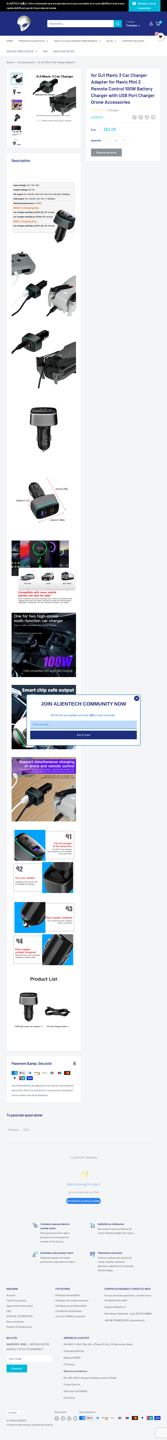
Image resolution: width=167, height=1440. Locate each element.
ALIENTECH (97, 117)
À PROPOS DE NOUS (133, 40)
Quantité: (96, 140)
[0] (158, 24)
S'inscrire (16, 1368)
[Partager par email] (153, 117)
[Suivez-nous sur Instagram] (69, 1418)
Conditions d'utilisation (68, 1310)
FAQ (45, 51)
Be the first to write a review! (83, 1200)
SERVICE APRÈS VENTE (20, 51)
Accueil (10, 62)
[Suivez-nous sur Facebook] (56, 1418)
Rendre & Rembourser (19, 1326)
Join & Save (83, 734)
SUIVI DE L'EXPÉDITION (20, 1316)
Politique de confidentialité (71, 1305)
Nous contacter (15, 1321)
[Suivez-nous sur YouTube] (75, 1418)
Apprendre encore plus (20, 1305)
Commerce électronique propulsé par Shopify (30, 1424)
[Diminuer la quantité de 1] (107, 140)
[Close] (137, 698)
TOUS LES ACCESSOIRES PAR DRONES (75, 40)
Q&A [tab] (26, 1129)
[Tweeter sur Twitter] (147, 117)
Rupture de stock (106, 152)
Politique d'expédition (67, 1295)
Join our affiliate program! (70, 1316)
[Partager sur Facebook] (134, 117)
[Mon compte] (151, 23)
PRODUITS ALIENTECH (32, 40)
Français (12, 1412)
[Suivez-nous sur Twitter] (63, 1418)
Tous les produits (26, 62)
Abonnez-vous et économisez (147, 5)
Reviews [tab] (13, 1130)
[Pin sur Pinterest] (140, 117)
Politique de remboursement (71, 1300)
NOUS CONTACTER (64, 51)
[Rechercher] (118, 23)
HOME (10, 40)
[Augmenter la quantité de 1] (124, 140)
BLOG (109, 40)
